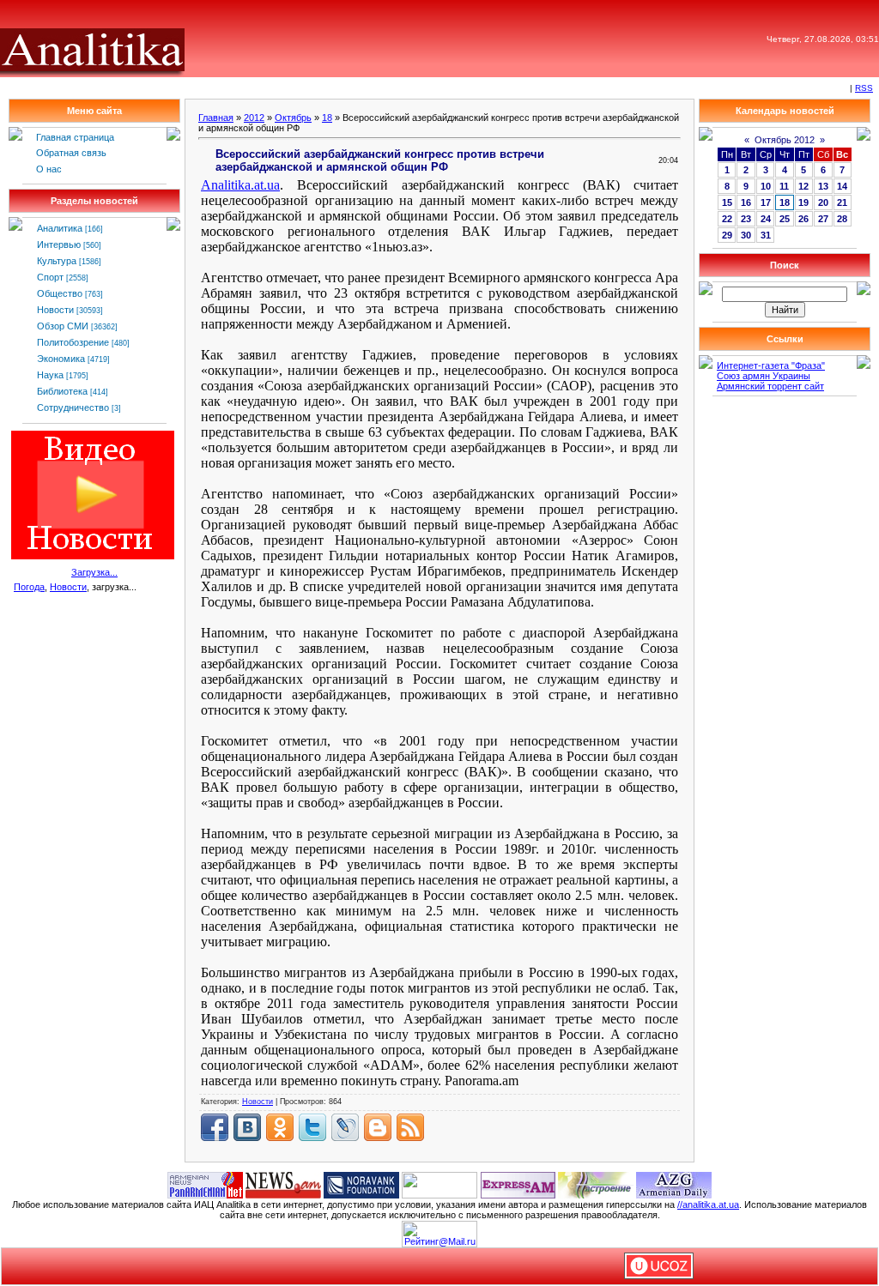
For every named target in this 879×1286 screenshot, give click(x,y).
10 (766, 186)
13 (823, 186)
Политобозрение (73, 342)
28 (842, 219)
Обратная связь (71, 153)
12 (803, 186)
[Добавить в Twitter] (312, 1127)
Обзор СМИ (62, 326)
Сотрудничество (73, 407)
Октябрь (293, 117)
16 (746, 202)
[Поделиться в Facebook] (214, 1127)
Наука (50, 375)
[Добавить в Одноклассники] (280, 1127)
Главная (215, 117)
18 (327, 117)
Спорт (50, 277)
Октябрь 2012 (785, 140)
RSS (864, 88)
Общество (59, 293)
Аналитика (59, 228)
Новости (55, 310)
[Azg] (674, 1184)
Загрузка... (94, 572)
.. (240, 185)
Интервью (59, 244)
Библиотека (62, 391)
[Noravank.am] (361, 1184)
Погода (29, 587)
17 (766, 202)
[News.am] (283, 1184)
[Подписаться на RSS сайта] (410, 1127)
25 (784, 219)
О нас (49, 169)
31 (766, 235)
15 (727, 202)
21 (842, 202)
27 (823, 219)
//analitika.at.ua (708, 1204)
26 (803, 219)
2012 (254, 117)
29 (727, 235)
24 (766, 219)
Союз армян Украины (763, 376)
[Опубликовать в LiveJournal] (345, 1127)
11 (784, 186)
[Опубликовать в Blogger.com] (377, 1127)
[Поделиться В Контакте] (247, 1127)
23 (746, 219)
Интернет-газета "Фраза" (771, 365)
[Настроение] (595, 1184)
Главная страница (75, 137)
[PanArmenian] (205, 1184)
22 (727, 219)
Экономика (61, 358)
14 (842, 186)
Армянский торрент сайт (770, 386)
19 (803, 202)
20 (823, 202)
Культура (56, 261)
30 (746, 235)
